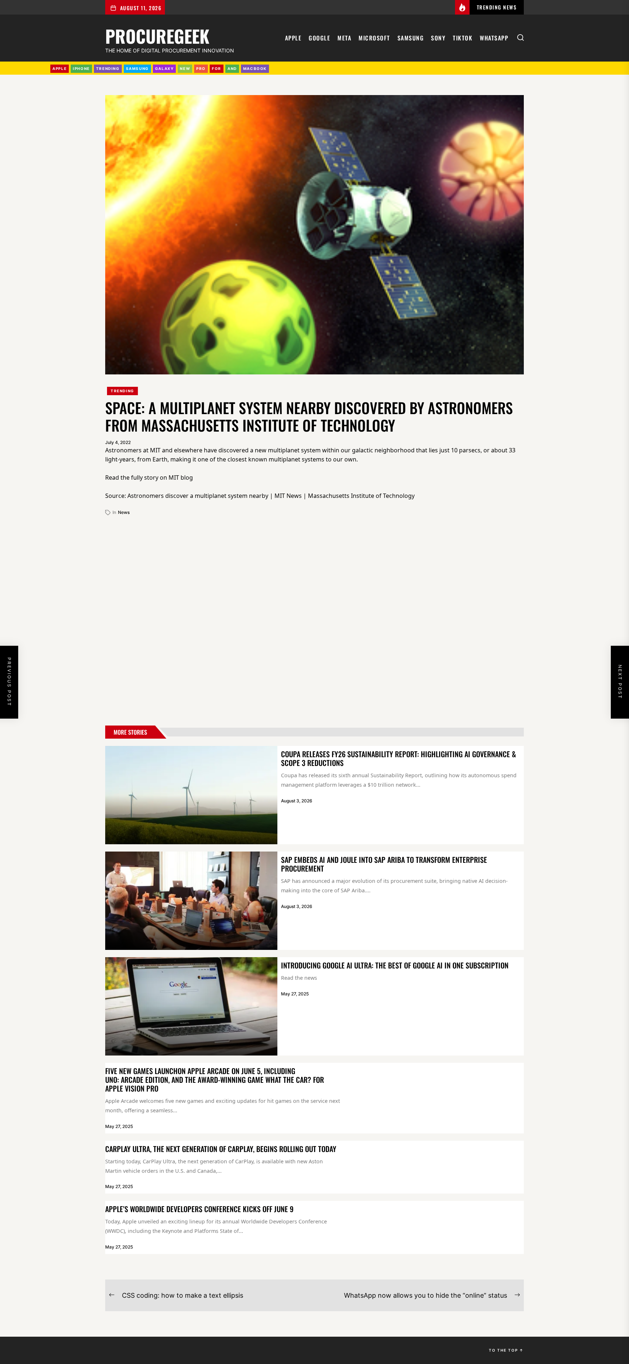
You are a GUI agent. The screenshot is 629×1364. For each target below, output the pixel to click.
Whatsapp (494, 38)
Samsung (410, 38)
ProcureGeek (157, 35)
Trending (122, 391)
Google (319, 38)
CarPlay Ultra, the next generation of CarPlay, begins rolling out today (220, 1148)
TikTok (462, 38)
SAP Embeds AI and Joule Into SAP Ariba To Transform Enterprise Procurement (384, 864)
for (216, 68)
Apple (293, 38)
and (232, 68)
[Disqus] (314, 618)
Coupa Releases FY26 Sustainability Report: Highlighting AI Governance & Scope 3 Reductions (398, 758)
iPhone (81, 68)
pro (201, 68)
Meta (344, 38)
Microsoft (374, 38)
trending (108, 68)
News (124, 512)
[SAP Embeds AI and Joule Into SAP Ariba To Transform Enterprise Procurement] (191, 901)
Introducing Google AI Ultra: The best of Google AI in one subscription (395, 965)
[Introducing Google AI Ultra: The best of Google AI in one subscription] (191, 1006)
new (185, 68)
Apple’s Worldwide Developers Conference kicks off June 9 (199, 1208)
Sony (438, 38)
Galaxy (164, 68)
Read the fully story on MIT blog (149, 477)
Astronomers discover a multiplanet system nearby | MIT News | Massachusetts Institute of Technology (271, 496)
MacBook (255, 68)
